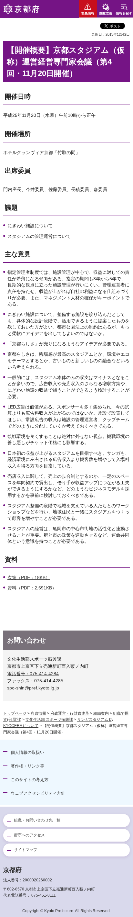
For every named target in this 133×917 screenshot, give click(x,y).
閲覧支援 (105, 13)
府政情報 (38, 713)
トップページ (14, 713)
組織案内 (101, 713)
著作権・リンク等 (27, 766)
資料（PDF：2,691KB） (31, 587)
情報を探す (124, 13)
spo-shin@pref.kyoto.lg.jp (33, 687)
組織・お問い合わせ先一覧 (37, 820)
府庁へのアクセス (29, 835)
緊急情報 (87, 13)
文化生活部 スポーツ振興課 (49, 719)
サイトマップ (25, 849)
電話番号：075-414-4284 (33, 673)
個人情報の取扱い (27, 752)
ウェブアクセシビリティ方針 (38, 793)
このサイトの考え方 (29, 779)
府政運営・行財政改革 (69, 713)
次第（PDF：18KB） (28, 577)
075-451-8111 (43, 895)
